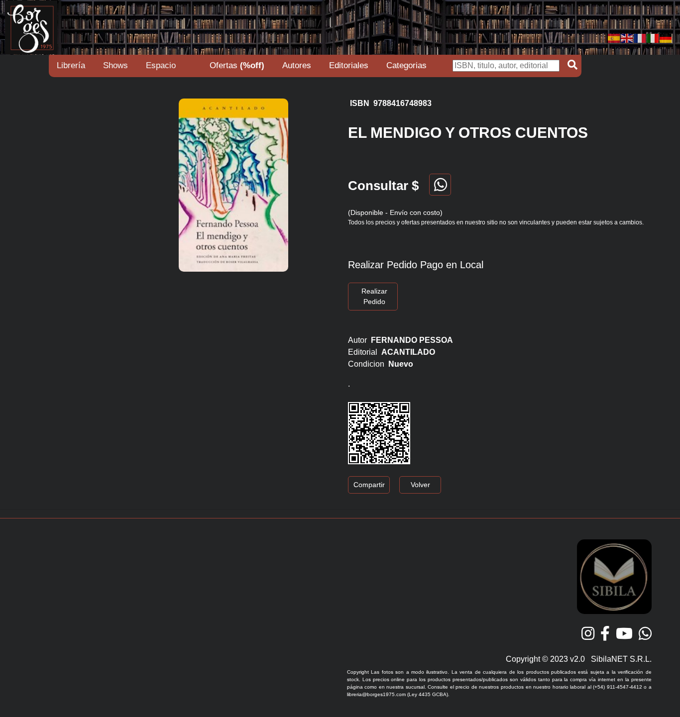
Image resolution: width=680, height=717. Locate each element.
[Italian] (653, 37)
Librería (71, 65)
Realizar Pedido (374, 296)
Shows (115, 65)
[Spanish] (614, 37)
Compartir (369, 485)
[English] (627, 37)
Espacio (161, 65)
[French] (640, 37)
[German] (666, 37)
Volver (420, 485)
